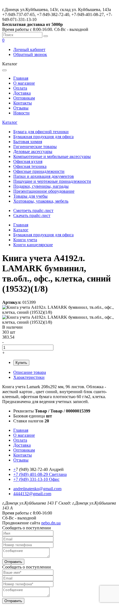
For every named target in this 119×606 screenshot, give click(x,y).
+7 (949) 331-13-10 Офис (36, 479)
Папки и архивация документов (43, 176)
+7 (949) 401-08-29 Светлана (40, 474)
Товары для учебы (30, 196)
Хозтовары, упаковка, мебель (40, 201)
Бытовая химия (27, 141)
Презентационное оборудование (43, 191)
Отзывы (21, 108)
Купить (21, 363)
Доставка (22, 93)
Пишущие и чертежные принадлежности (52, 181)
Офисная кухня (27, 161)
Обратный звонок (30, 54)
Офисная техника (29, 166)
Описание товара (29, 372)
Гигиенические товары (35, 146)
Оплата (20, 88)
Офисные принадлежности (38, 171)
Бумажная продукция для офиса (43, 136)
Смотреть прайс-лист (33, 210)
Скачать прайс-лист (31, 215)
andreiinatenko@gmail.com (37, 488)
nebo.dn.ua (51, 523)
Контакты (22, 103)
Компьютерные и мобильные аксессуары (52, 156)
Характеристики (29, 377)
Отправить (13, 562)
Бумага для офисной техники (41, 131)
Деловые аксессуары (32, 151)
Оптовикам (24, 98)
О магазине (24, 83)
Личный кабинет (29, 49)
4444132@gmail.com (32, 493)
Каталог (9, 122)
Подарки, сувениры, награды (41, 186)
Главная (20, 78)
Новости (21, 113)
